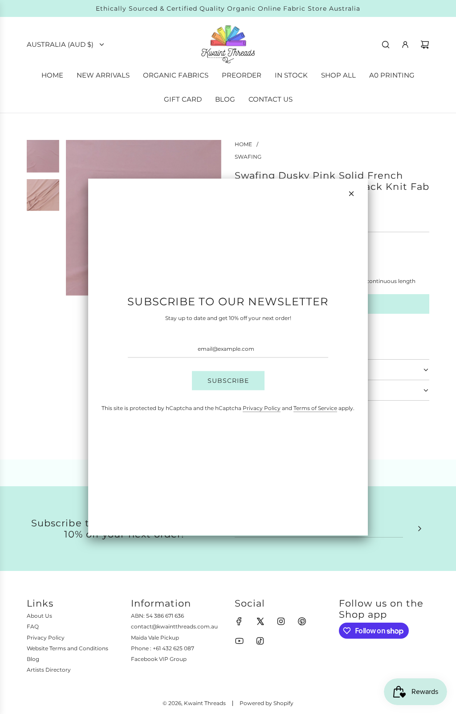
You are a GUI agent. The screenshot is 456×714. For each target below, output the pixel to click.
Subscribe (228, 381)
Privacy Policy (262, 407)
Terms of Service (315, 407)
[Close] (351, 194)
